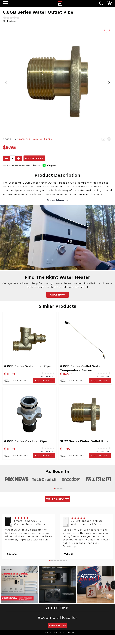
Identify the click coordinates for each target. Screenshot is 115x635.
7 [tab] (58, 560)
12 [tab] (66, 560)
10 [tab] (63, 560)
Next (109, 82)
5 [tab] (60, 488)
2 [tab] (55, 488)
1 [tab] (54, 488)
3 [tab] (57, 488)
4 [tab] (58, 488)
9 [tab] (61, 560)
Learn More (57, 625)
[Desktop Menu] (5, 3)
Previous (6, 82)
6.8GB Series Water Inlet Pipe (27, 366)
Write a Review (57, 499)
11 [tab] (64, 560)
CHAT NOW (57, 294)
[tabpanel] (16, 479)
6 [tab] (61, 488)
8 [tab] (60, 560)
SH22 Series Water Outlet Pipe (84, 441)
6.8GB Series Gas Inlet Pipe (25, 441)
